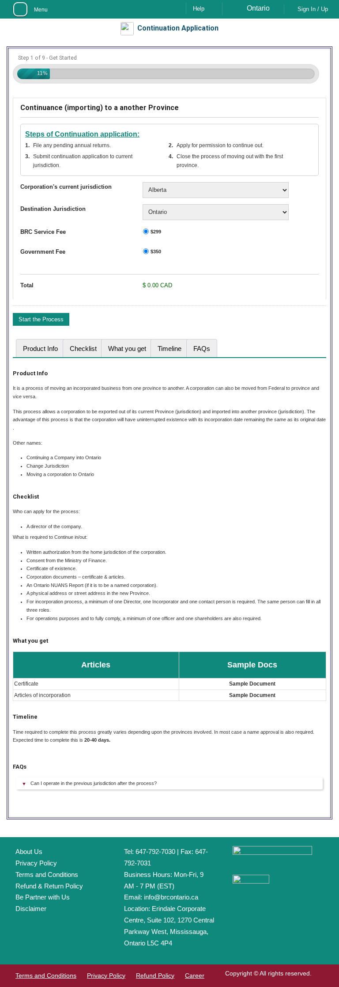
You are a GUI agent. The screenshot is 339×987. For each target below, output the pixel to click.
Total (27, 285)
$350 (156, 251)
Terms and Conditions (46, 874)
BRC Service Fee (43, 232)
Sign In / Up (313, 9)
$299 (156, 231)
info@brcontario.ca (171, 897)
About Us (28, 851)
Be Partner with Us (42, 897)
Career (194, 975)
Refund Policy (155, 975)
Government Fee (42, 251)
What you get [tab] (127, 348)
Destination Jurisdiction (53, 209)
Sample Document (252, 684)
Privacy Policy (36, 863)
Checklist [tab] (83, 348)
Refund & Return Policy (49, 886)
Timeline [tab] (169, 348)
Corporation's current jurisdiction (66, 186)
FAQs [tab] (201, 348)
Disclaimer (30, 908)
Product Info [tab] (40, 348)
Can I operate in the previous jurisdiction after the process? (93, 783)
